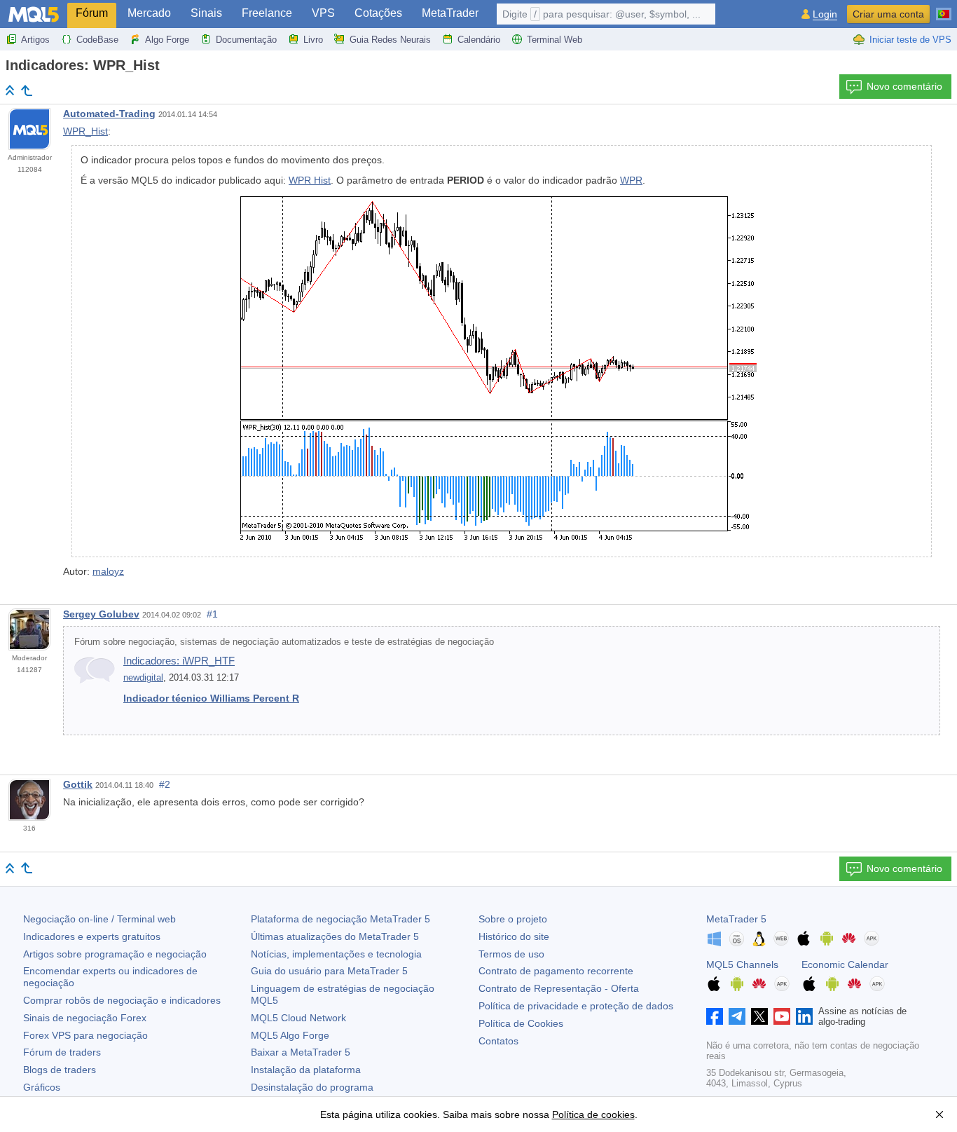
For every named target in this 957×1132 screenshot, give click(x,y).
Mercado (149, 13)
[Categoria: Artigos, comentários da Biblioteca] (26, 90)
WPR (631, 180)
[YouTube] (781, 1016)
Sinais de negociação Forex (84, 1017)
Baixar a (300, 1052)
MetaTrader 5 (736, 919)
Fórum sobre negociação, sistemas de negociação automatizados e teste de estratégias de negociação (284, 642)
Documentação (246, 39)
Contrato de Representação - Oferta (558, 988)
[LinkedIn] (804, 1016)
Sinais (206, 13)
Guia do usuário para (329, 970)
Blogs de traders (59, 1069)
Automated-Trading (109, 113)
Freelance (267, 13)
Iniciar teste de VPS (910, 39)
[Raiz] (10, 90)
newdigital (143, 678)
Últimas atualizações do (335, 936)
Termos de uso (511, 954)
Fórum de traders (62, 1052)
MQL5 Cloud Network (298, 1017)
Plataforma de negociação (340, 919)
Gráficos (41, 1087)
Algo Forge (167, 39)
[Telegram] (737, 1016)
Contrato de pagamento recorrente (555, 970)
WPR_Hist (85, 131)
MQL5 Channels (742, 964)
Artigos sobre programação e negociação (115, 954)
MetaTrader (450, 13)
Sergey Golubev (101, 614)
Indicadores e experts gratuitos (91, 936)
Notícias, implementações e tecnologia (336, 954)
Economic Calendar (844, 964)
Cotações (378, 13)
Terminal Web (554, 39)
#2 (164, 784)
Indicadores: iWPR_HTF (179, 661)
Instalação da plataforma (306, 1069)
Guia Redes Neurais (390, 39)
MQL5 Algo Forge (290, 1035)
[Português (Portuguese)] (943, 8)
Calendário (478, 39)
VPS (323, 13)
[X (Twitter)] (759, 1016)
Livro (313, 39)
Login (825, 14)
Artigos (35, 39)
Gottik (77, 784)
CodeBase (97, 39)
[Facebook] (714, 1016)
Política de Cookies (520, 1023)
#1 (212, 614)
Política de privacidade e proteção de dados (575, 1005)
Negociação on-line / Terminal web (99, 919)
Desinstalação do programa (312, 1087)
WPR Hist (310, 180)
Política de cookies (593, 1114)
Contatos (498, 1040)
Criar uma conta (888, 14)
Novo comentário (904, 86)
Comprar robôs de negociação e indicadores (122, 1000)
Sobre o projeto (512, 919)
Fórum (92, 13)
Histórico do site (513, 936)
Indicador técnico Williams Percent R (211, 698)
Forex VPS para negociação (85, 1035)
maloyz (108, 571)
